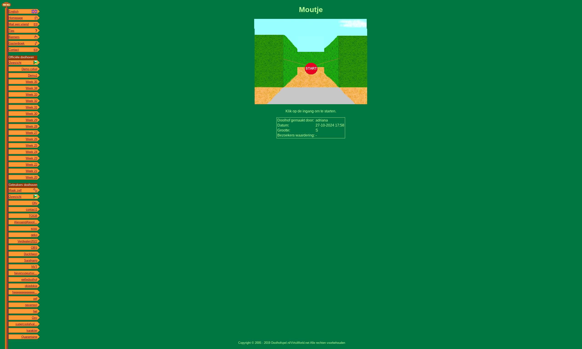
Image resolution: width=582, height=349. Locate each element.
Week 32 (31, 101)
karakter (32, 330)
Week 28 (31, 126)
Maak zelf (15, 190)
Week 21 (31, 171)
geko (34, 235)
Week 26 (31, 139)
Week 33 (31, 94)
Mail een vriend (19, 24)
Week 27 (31, 132)
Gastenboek (17, 43)
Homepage (16, 18)
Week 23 (31, 158)
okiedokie (31, 286)
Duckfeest (30, 254)
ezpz (34, 228)
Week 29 (31, 120)
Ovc (34, 317)
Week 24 (31, 152)
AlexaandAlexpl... (25, 222)
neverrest (31, 305)
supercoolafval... (26, 324)
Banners (14, 37)
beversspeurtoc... (25, 273)
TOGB (33, 215)
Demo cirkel (29, 69)
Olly (34, 203)
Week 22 (31, 164)
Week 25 (31, 145)
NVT (34, 266)
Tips (11, 30)
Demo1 (32, 75)
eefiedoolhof (29, 279)
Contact (14, 49)
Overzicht (15, 62)
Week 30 (31, 113)
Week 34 (31, 88)
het (35, 311)
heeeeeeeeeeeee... (24, 292)
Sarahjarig (30, 260)
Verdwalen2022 (27, 241)
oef (35, 298)
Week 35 (31, 81)
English (13, 11)
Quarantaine (29, 337)
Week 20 (31, 177)
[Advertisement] (311, 152)
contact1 (31, 209)
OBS (34, 247)
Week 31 (31, 107)
